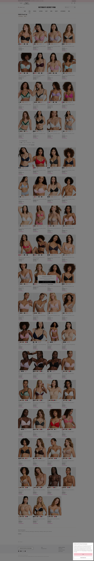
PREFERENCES (83, 557)
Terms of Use (90, 550)
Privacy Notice (84, 550)
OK (83, 554)
